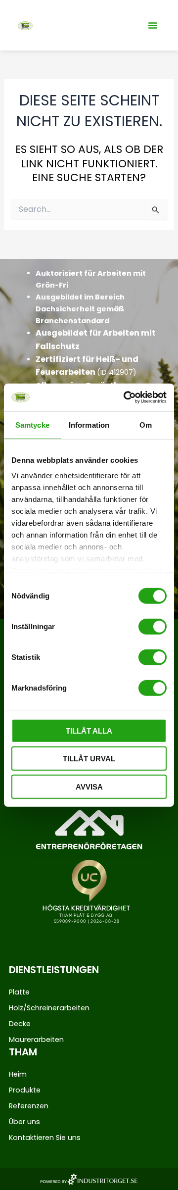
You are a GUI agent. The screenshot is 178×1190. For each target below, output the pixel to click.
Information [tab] (89, 424)
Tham (23, 1052)
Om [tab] (145, 424)
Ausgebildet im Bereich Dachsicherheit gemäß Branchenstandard (80, 309)
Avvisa (89, 786)
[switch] (152, 626)
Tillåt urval (89, 758)
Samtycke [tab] (32, 424)
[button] (152, 25)
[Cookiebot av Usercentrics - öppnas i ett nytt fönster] (126, 397)
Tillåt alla (89, 730)
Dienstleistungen (54, 970)
